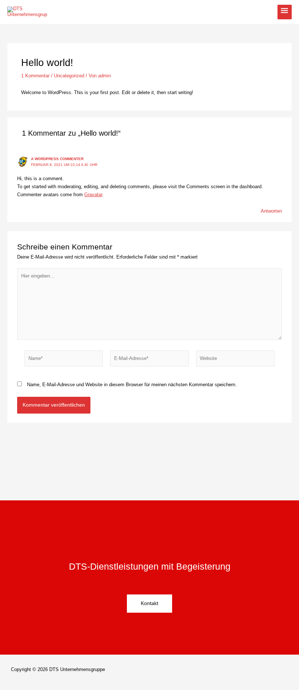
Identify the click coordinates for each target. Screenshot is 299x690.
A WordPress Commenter (57, 159)
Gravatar (93, 194)
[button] (220, 672)
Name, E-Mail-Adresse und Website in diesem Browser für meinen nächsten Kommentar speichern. (132, 384)
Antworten (271, 211)
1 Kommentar (35, 75)
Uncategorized (69, 75)
